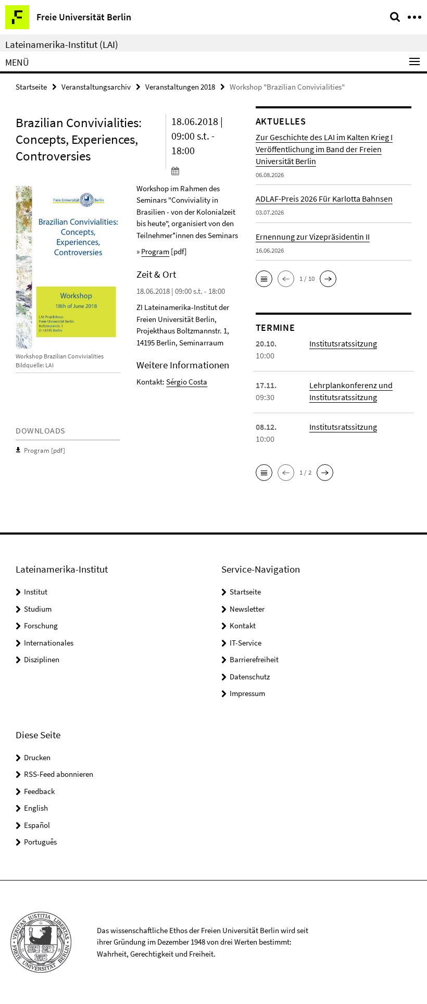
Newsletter (247, 609)
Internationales (48, 643)
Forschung (41, 625)
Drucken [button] (37, 757)
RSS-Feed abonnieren (58, 774)
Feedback (39, 791)
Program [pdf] (44, 450)
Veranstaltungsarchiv (96, 87)
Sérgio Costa (186, 382)
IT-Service (245, 643)
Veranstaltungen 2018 (180, 87)
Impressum (247, 693)
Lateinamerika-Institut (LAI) (61, 44)
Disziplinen (41, 659)
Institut (35, 592)
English (36, 808)
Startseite (31, 87)
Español (37, 825)
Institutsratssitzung (343, 343)
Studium (38, 609)
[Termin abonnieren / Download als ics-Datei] (205, 170)
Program (155, 251)
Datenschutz (250, 676)
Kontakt (243, 625)
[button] (264, 278)
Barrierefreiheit (254, 659)
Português (40, 842)
